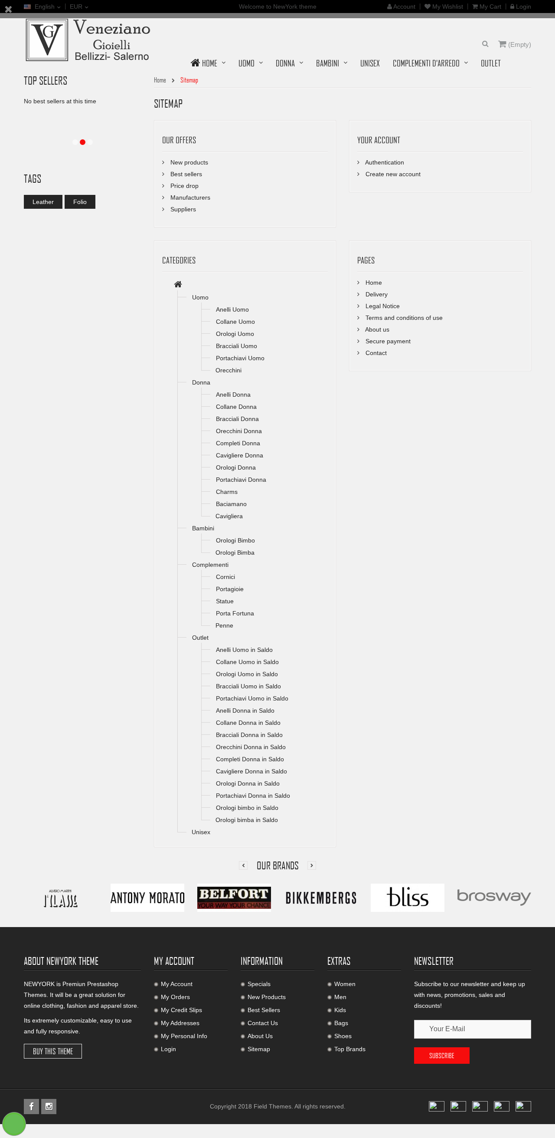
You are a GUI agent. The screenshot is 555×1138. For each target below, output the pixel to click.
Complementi (210, 564)
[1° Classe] (61, 897)
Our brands (278, 865)
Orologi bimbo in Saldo (247, 807)
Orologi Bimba (235, 552)
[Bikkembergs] (321, 897)
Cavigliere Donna (239, 455)
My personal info (184, 1036)
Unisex (201, 832)
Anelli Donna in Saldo (245, 710)
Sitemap (259, 1049)
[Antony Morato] (147, 897)
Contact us (263, 1023)
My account (174, 961)
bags (341, 1023)
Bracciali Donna (237, 418)
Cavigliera (229, 516)
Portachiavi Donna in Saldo (253, 795)
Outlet (200, 637)
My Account (177, 983)
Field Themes (272, 1106)
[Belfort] (234, 897)
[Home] (178, 285)
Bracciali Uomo (236, 345)
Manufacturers (189, 197)
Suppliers (182, 209)
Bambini (203, 528)
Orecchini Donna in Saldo (251, 746)
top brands (350, 1049)
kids (340, 1009)
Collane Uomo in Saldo (247, 661)
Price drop (184, 185)
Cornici (225, 576)
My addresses (180, 1023)
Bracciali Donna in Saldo (249, 734)
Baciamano (231, 503)
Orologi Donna (236, 467)
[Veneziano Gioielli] (89, 39)
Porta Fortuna (235, 613)
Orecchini (228, 370)
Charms (227, 491)
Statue (225, 601)
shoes (343, 1036)
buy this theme (53, 1051)
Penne (224, 625)
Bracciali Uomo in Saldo (248, 686)
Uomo (200, 297)
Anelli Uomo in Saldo (244, 649)
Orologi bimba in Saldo (246, 819)
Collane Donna (236, 406)
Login (168, 1049)
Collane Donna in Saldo (248, 722)
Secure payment (387, 341)
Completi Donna (238, 443)
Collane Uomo (235, 321)
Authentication (384, 162)
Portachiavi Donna (241, 479)
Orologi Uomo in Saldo (247, 674)
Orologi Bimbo (235, 540)
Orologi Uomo (235, 333)
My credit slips (181, 1009)
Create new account (392, 174)
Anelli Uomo (232, 309)
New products (188, 162)
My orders (175, 996)
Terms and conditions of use (403, 317)
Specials (259, 983)
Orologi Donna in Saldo (248, 783)
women (345, 983)
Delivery (376, 294)
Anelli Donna (233, 394)
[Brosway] (494, 897)
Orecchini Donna (239, 431)
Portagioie (230, 588)
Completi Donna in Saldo (250, 759)
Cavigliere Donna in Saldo (251, 771)
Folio (80, 201)
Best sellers (185, 174)
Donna (201, 382)
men (340, 996)
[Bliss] (407, 897)
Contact (375, 352)
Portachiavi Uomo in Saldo (252, 698)
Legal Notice (382, 306)
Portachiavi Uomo (240, 358)
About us (376, 329)
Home (373, 282)
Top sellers (45, 80)
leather (43, 201)
